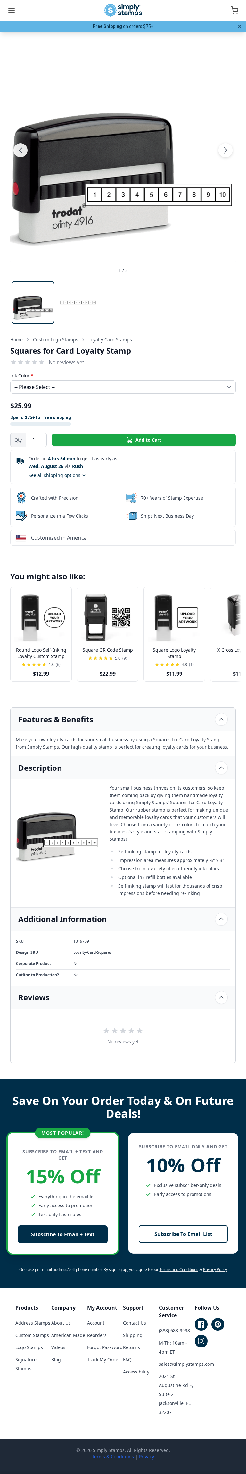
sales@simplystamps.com (186, 1364)
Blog (56, 1359)
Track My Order (103, 1359)
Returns (131, 1347)
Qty (18, 440)
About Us (61, 1323)
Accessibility (136, 1372)
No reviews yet (66, 362)
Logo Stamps (29, 1347)
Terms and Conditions (179, 1269)
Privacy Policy (215, 1269)
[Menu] (11, 10)
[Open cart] (234, 10)
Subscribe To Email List (183, 1234)
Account (95, 1323)
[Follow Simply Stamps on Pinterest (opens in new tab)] (217, 1324)
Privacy (146, 1456)
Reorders (97, 1335)
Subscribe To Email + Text (62, 1234)
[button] (20, 150)
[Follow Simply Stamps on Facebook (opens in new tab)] (201, 1324)
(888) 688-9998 (174, 1331)
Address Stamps (32, 1323)
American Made (68, 1335)
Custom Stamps (32, 1335)
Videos (58, 1347)
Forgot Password (105, 1347)
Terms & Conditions (113, 1456)
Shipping (133, 1335)
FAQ (127, 1359)
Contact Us (134, 1323)
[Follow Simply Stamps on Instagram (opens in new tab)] (201, 1341)
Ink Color (21, 376)
